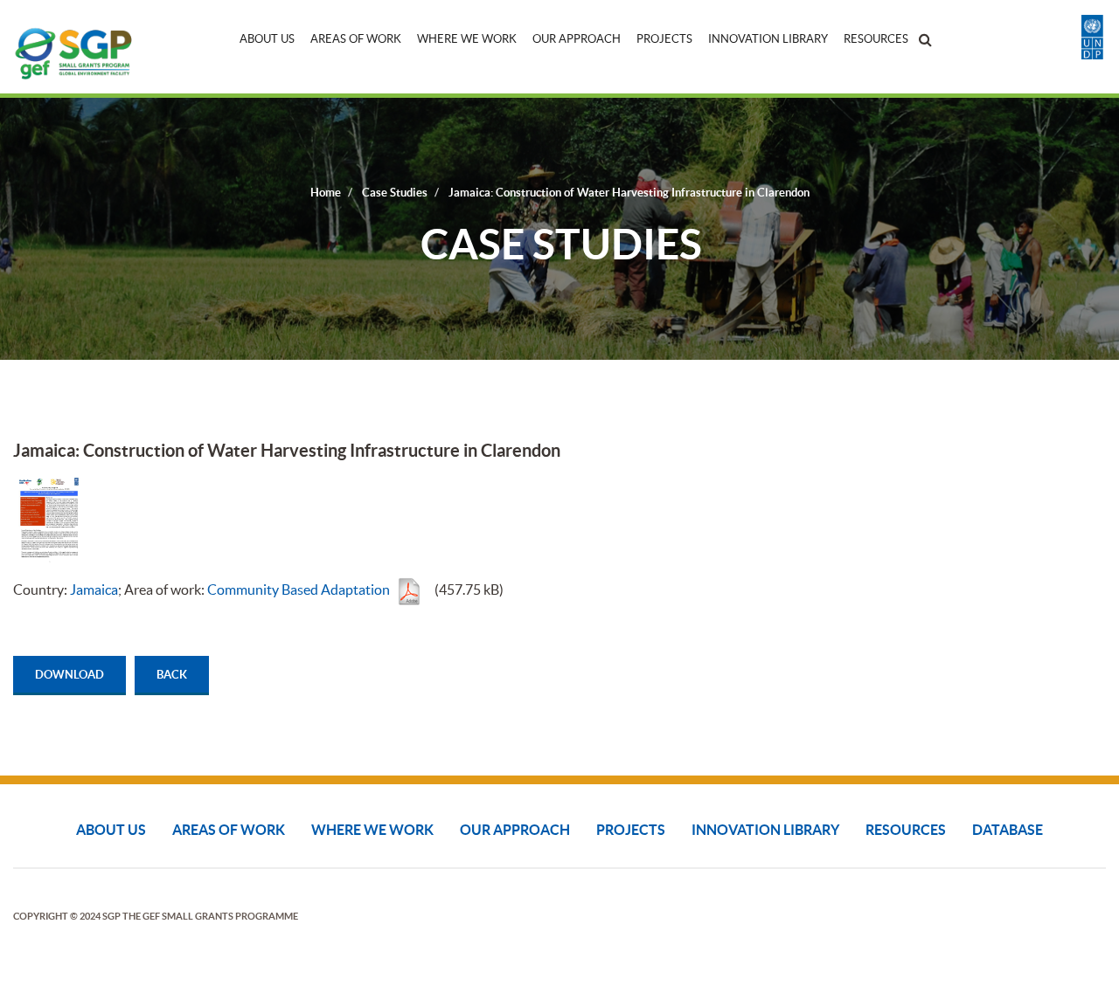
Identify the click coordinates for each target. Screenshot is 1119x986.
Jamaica (94, 589)
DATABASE (1007, 830)
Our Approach (576, 38)
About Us (267, 38)
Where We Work (467, 38)
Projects (664, 38)
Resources (876, 38)
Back (171, 674)
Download (69, 674)
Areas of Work (355, 38)
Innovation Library (768, 38)
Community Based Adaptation (298, 589)
